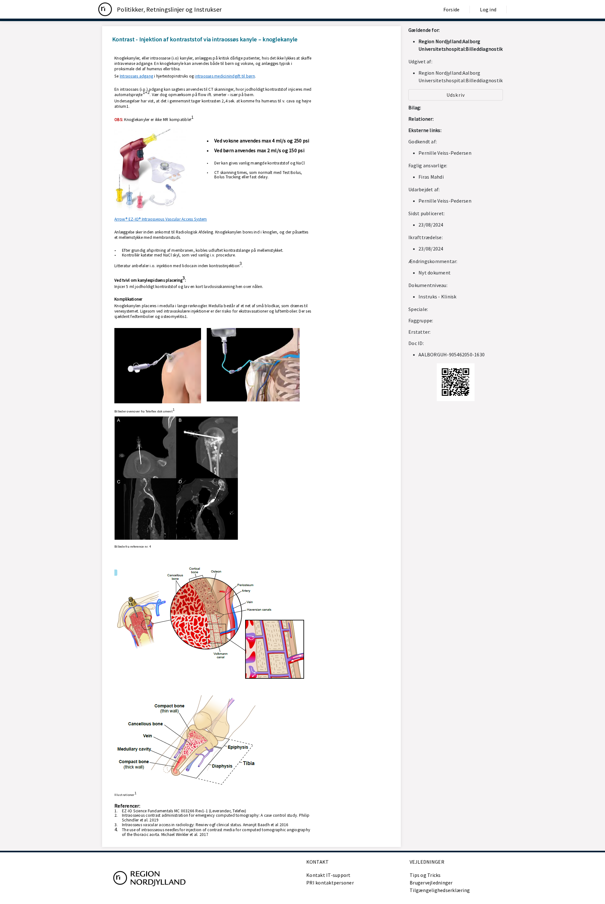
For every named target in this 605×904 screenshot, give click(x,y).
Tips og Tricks (425, 875)
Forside (451, 9)
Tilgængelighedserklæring (440, 890)
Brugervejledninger (431, 882)
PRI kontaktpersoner (330, 882)
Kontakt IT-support (328, 875)
